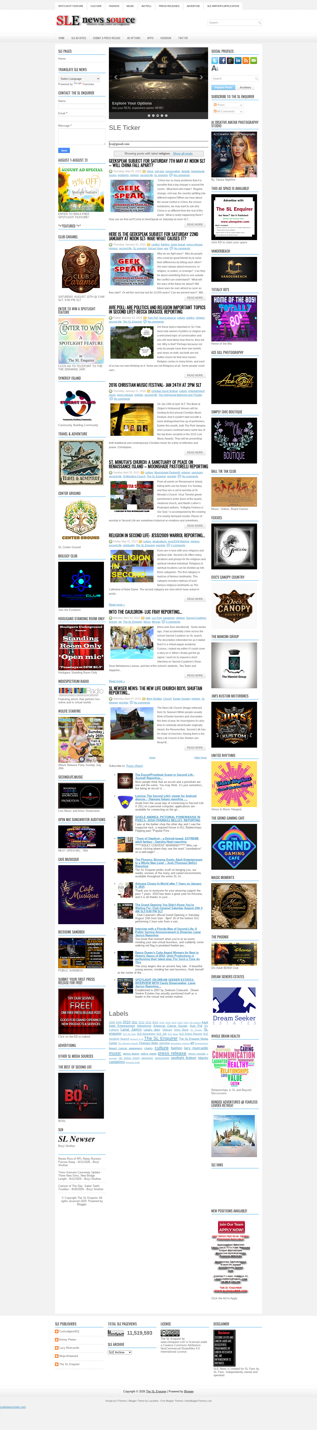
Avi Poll (146, 6)
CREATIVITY (123, 103)
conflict (155, 244)
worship (171, 476)
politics (190, 317)
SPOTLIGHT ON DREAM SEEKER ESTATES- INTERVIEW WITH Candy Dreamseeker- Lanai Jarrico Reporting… (165, 983)
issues (112, 175)
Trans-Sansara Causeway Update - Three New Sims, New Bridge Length (80, 1175)
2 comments (178, 545)
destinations (159, 541)
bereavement (201, 1043)
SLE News (173, 1034)
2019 (174, 1022)
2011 (134, 1022)
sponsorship (162, 1058)
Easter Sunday (181, 698)
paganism (169, 617)
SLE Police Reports (190, 1033)
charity (148, 1048)
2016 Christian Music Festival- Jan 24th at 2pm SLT (155, 385)
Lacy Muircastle (69, 1347)
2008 (112, 1022)
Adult (205, 1022)
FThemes (122, 1401)
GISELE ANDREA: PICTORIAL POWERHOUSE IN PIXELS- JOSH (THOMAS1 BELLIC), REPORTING (167, 818)
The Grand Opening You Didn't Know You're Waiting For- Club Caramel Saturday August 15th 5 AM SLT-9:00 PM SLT (168, 908)
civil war (159, 171)
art (192, 1043)
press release (194, 244)
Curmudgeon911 (69, 1331)
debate (186, 171)
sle (120, 621)
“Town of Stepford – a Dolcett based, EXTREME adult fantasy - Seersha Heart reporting (167, 840)
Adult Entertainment (122, 1025)
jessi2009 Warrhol (178, 541)
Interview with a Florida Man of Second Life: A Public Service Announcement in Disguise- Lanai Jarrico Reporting (168, 932)
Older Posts (200, 757)
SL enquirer (161, 175)
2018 (168, 1022)
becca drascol (167, 317)
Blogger (81, 1204)
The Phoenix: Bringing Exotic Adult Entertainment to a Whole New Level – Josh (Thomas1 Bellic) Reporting (168, 863)
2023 (186, 1022)
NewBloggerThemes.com (198, 1401)
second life (146, 175)
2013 (148, 1022)
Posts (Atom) (134, 766)
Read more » (117, 604)
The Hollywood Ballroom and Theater (180, 395)
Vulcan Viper (155, 248)
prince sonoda (197, 1053)
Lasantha (153, 1401)
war (166, 248)
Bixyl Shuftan (154, 698)
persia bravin (131, 1053)
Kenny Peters (67, 1339)
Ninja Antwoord (68, 1356)
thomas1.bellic (133, 1062)
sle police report (129, 1058)
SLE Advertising (146, 1033)
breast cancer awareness (125, 1048)
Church (167, 698)
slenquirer (147, 1058)
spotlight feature (183, 1058)
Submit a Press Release (106, 38)
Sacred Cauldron (196, 617)
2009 (119, 1022)
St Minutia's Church (134, 476)
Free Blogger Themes (171, 1401)
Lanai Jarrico (131, 1029)
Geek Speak (178, 244)
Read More (195, 224)
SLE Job (161, 1033)
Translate (88, 84)
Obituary (167, 1029)
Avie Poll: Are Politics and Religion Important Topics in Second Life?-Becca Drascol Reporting (157, 309)
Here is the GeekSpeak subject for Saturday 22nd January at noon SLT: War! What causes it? (153, 236)
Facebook (165, 38)
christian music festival (164, 391)
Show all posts (183, 153)
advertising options (180, 1043)
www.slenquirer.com (173, 1342)
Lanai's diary (152, 1029)
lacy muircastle (196, 1048)
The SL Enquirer (132, 321)
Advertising (144, 1025)
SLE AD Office (78, 38)
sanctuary (197, 472)
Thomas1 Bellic (148, 1043)
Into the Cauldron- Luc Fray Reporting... (145, 612)
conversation (172, 171)
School (113, 621)
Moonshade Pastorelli (167, 472)
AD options (195, 1022)
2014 (155, 1022)
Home (61, 38)
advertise (164, 1043)
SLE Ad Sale (129, 1034)
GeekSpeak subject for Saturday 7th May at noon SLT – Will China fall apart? (157, 163)
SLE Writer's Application (223, 6)
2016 (162, 1022)
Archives (245, 87)
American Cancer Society (170, 1025)
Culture (96, 6)
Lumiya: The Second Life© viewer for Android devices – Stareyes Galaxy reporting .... (165, 797)
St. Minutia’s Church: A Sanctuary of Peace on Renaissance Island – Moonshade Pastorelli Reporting (158, 464)
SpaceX (124, 1038)
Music (130, 6)
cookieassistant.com (13, 1407)
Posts (221, 105)
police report (149, 1053)
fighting (165, 244)
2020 (180, 1022)
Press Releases (169, 6)
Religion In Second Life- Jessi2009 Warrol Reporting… (157, 535)
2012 (141, 1022)
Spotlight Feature (70, 6)
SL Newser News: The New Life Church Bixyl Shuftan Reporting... (155, 690)
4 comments (173, 621)
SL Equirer (196, 1030)
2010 (126, 1022)
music (112, 395)
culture (181, 317)
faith (148, 617)
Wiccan (156, 621)
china (150, 171)
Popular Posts (223, 87)
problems (123, 175)
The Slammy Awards (128, 1043)
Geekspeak (197, 171)
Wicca (147, 621)
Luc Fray (157, 617)
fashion (176, 1048)
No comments (182, 175)
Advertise (193, 6)
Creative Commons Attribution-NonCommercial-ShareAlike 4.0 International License (181, 1348)
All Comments (226, 111)
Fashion (114, 6)
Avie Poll (153, 317)
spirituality (129, 545)
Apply (150, 38)
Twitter (183, 38)
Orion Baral (181, 1029)
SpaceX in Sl (136, 1039)
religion (134, 175)
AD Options (133, 38)
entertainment (196, 391)
